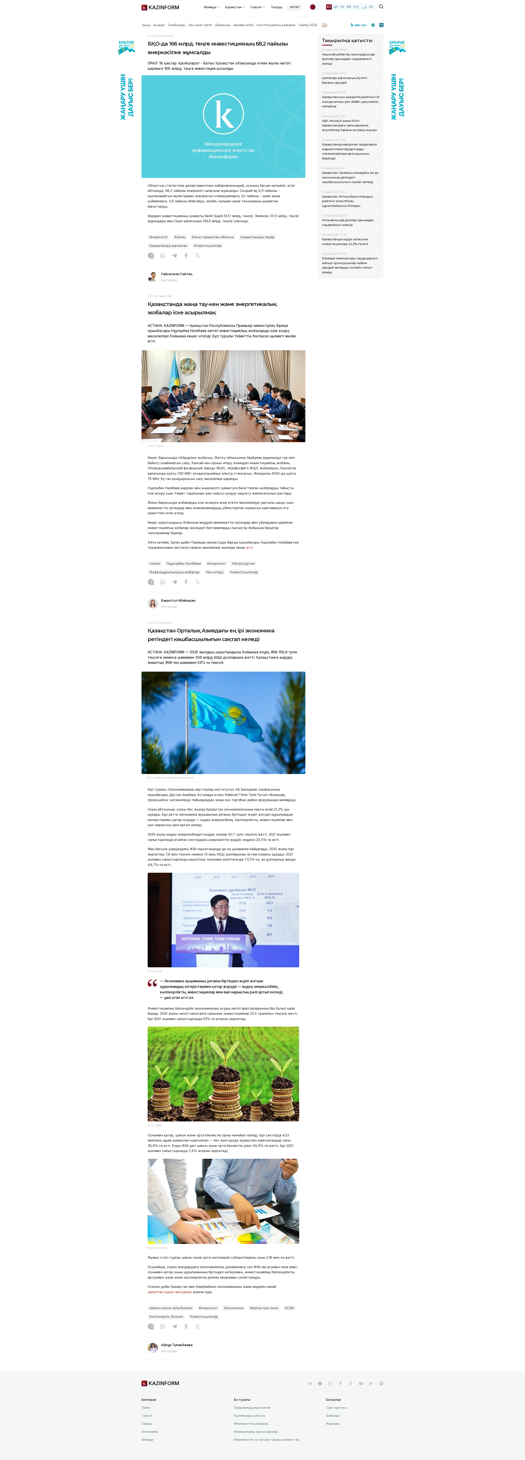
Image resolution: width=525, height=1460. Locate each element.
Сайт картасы (336, 1408)
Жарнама (333, 1424)
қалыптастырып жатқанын (170, 1292)
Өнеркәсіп (158, 237)
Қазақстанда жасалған (168, 246)
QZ (335, 7)
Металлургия (243, 564)
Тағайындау (176, 25)
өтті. (250, 547)
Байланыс (333, 1416)
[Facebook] (186, 256)
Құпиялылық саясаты (249, 1416)
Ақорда (158, 25)
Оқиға (146, 1408)
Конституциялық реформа (276, 25)
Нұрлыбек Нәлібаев (184, 564)
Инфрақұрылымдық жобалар (174, 572)
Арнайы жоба (243, 25)
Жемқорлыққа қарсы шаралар (256, 1432)
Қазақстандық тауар (257, 237)
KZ (329, 7)
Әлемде (147, 1440)
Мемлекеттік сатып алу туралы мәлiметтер (266, 1440)
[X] (197, 256)
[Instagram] (151, 256)
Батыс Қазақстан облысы (213, 237)
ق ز (364, 7)
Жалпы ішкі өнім (264, 1308)
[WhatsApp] (162, 256)
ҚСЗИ (289, 1308)
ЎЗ (371, 7)
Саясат (147, 1416)
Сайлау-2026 (307, 25)
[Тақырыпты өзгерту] (315, 7)
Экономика (233, 1308)
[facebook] (340, 1383)
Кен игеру (215, 572)
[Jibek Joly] (360, 25)
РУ (342, 7)
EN (349, 7)
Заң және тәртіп (200, 25)
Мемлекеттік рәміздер (251, 1424)
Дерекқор (222, 25)
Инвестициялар (208, 246)
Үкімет (154, 564)
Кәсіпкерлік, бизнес (166, 1317)
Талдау (276, 7)
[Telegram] (174, 256)
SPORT (295, 7)
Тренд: (146, 25)
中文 (356, 7)
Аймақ (179, 237)
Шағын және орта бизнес (171, 1308)
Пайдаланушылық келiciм (252, 1408)
